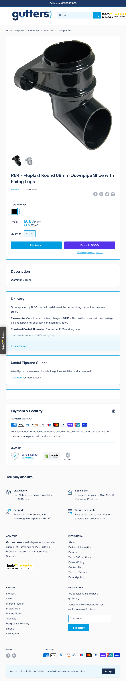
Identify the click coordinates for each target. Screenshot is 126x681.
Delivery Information (80, 547)
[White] (22, 211)
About (71, 542)
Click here (16, 377)
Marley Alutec (14, 613)
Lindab (10, 628)
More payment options (90, 252)
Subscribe (79, 627)
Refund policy (76, 577)
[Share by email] (113, 194)
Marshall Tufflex (15, 603)
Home (9, 30)
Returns (72, 552)
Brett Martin (13, 608)
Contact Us (74, 567)
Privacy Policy (76, 562)
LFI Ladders (13, 633)
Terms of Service (77, 572)
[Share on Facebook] (95, 194)
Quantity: (16, 233)
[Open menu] (7, 15)
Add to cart (36, 245)
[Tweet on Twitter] (107, 194)
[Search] (97, 15)
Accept (108, 671)
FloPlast (16, 189)
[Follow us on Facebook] (8, 655)
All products (21, 30)
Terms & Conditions (79, 557)
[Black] (14, 211)
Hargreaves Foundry (17, 623)
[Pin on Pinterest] (101, 194)
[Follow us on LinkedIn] (14, 655)
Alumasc (11, 618)
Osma (9, 598)
